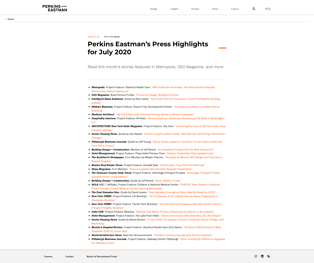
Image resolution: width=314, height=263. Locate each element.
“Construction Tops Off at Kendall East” (182, 165)
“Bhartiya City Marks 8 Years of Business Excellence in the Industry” (174, 211)
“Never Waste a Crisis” (168, 180)
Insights (174, 8)
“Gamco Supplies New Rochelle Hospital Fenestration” (161, 169)
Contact (69, 256)
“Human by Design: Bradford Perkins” (157, 95)
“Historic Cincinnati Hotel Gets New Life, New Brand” (190, 215)
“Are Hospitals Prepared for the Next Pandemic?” (185, 149)
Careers (48, 256)
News (215, 8)
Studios (195, 8)
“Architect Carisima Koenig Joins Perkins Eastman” (183, 235)
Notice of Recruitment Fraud (102, 256)
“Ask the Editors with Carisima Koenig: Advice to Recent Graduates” (154, 114)
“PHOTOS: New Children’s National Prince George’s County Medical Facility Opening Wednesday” (156, 186)
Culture (235, 8)
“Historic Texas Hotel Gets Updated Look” (190, 153)
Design (153, 8)
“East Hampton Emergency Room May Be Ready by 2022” (182, 192)
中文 (268, 9)
